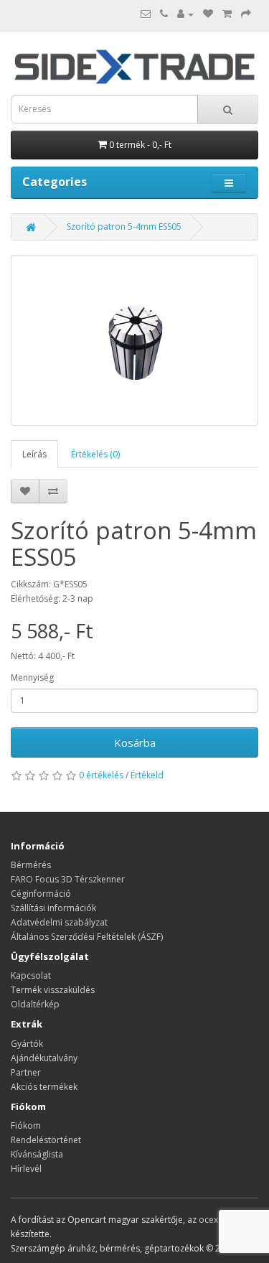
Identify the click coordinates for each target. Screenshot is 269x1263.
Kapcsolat (31, 975)
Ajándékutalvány (44, 1058)
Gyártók (27, 1044)
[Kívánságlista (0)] (208, 14)
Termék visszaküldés (53, 990)
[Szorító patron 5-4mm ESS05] (134, 340)
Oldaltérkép (35, 1004)
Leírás (34, 454)
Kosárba (135, 742)
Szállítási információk (53, 908)
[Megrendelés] (246, 14)
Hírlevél (26, 1168)
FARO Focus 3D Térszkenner (68, 879)
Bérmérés (31, 865)
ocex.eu (214, 1219)
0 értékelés (101, 775)
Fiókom (26, 1125)
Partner (26, 1072)
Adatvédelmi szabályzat (59, 922)
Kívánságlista (37, 1154)
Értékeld (147, 775)
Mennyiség (32, 677)
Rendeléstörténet (46, 1140)
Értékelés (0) (95, 454)
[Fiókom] (185, 14)
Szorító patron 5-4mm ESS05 (124, 226)
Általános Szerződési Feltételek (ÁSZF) (87, 937)
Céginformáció (41, 893)
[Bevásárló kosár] (227, 14)
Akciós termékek (44, 1087)
